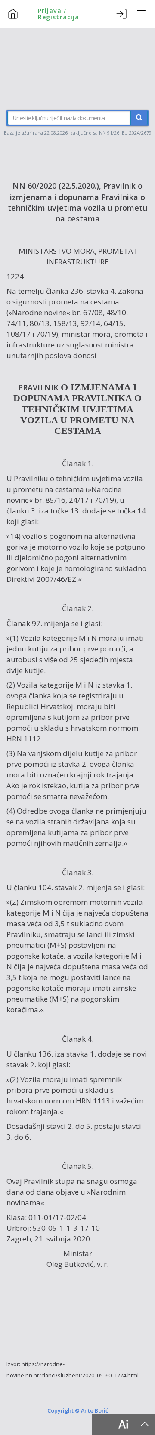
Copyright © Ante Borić (77, 1410)
